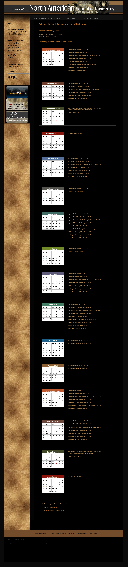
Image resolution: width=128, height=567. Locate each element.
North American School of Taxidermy (63, 533)
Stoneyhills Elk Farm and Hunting (88, 533)
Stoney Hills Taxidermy (42, 533)
